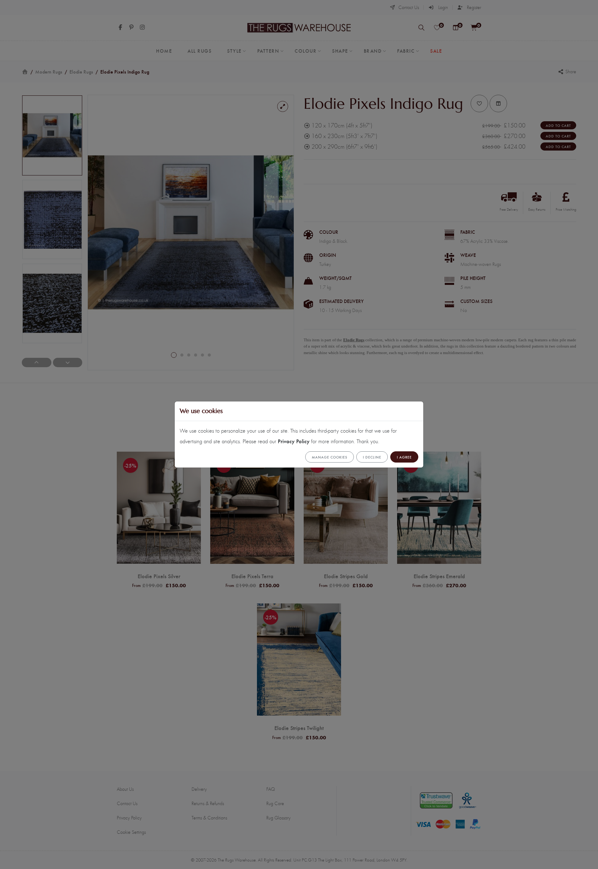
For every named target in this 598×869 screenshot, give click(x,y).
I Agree (404, 456)
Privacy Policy (294, 441)
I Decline (372, 456)
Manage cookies (329, 456)
